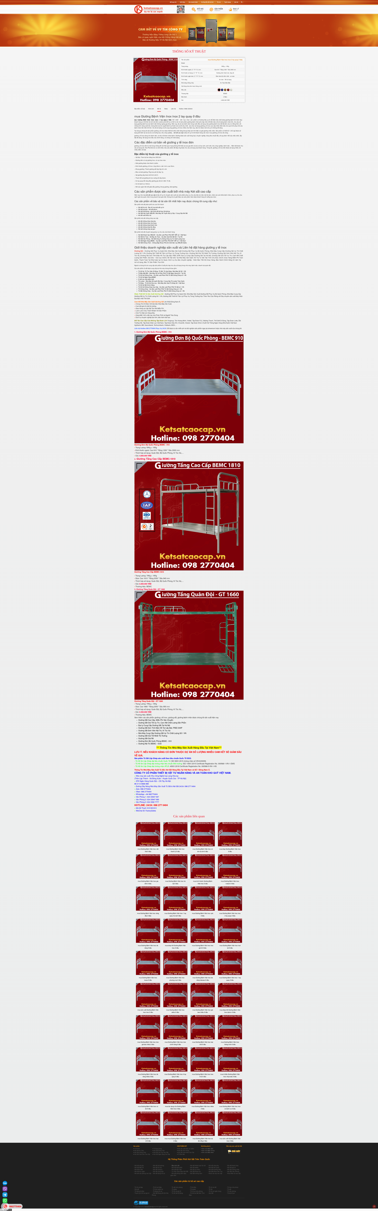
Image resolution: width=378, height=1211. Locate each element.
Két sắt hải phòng (158, 1165)
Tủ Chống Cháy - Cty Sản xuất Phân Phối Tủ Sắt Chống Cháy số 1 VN (160, 289)
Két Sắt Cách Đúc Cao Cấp (142, 1154)
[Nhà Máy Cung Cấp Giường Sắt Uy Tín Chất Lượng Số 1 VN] (189, 645)
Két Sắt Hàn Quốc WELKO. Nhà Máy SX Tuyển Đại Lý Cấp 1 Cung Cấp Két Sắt (163, 213)
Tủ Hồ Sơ (137, 1149)
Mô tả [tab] (159, 109)
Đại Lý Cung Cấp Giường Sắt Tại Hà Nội (154, 725)
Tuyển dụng (227, 2)
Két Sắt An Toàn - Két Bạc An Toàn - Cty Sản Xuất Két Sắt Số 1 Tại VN (160, 237)
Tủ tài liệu (193, 1187)
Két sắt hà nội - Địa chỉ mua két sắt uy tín (151, 207)
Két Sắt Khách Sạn (159, 1150)
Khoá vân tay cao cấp (215, 1173)
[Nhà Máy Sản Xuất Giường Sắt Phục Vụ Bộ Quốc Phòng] (189, 516)
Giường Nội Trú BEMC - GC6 (149, 743)
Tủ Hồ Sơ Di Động (177, 1193)
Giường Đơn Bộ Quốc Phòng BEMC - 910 (153, 332)
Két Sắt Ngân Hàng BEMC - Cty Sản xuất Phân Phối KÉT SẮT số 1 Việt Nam (162, 241)
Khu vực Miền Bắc (207, 1149)
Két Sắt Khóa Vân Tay (215, 1171)
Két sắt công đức (158, 1171)
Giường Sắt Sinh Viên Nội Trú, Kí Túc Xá (154, 730)
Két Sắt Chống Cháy (140, 1152)
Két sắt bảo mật (177, 1169)
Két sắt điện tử (139, 1167)
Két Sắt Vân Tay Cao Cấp (161, 1152)
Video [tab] (166, 109)
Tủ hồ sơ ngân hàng (215, 1191)
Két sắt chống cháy (233, 1169)
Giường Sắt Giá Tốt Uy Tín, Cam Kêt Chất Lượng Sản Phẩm (162, 722)
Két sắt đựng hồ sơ (159, 1173)
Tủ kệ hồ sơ (231, 1193)
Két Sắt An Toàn (139, 1150)
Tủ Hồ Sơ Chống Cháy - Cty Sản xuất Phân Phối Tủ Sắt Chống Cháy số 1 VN (162, 275)
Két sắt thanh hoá (232, 1165)
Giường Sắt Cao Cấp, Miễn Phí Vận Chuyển (155, 720)
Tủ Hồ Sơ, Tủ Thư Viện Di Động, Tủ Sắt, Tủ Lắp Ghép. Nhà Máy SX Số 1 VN (162, 271)
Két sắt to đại (139, 1169)
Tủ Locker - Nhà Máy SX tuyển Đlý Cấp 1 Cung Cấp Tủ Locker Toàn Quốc (161, 281)
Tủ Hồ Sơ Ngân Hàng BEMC (147, 277)
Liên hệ (236, 2)
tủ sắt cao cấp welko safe (146, 279)
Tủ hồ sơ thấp (157, 1187)
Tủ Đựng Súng (158, 1149)
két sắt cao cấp (178, 133)
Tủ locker (193, 1189)
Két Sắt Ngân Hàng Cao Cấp (162, 1154)
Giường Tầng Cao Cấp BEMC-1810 (156, 458)
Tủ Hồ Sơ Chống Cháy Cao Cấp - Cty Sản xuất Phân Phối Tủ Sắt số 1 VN (161, 287)
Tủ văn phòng (231, 1191)
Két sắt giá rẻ (231, 1167)
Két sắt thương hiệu (215, 1169)
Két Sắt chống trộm (196, 1173)
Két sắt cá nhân (195, 1169)
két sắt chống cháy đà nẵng (147, 227)
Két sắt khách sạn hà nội (198, 1165)
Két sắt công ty (157, 1169)
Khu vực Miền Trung (208, 1150)
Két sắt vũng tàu (214, 1165)
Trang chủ (173, 2)
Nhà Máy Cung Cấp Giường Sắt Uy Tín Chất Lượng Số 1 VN (162, 733)
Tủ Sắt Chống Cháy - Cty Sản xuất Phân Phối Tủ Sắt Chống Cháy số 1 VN (161, 291)
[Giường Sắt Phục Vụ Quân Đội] (189, 389)
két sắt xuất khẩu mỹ (144, 215)
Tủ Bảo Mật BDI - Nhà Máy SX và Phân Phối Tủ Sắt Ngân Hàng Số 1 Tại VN (162, 273)
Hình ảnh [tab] (151, 109)
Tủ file (210, 1189)
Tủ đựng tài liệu (139, 1191)
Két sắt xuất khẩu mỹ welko (186, 1149)
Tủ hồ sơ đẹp (139, 1187)
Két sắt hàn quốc (214, 1167)
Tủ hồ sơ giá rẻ (176, 1191)
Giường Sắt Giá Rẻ (146, 738)
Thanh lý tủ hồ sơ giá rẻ (142, 1193)
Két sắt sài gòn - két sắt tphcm (147, 209)
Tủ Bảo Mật (181, 1154)
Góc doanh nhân (193, 2)
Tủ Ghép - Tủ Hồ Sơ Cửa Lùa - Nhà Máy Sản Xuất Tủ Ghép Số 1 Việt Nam (161, 283)
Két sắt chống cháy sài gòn (146, 229)
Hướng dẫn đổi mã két (207, 2)
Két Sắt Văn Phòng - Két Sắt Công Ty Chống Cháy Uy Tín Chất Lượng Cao (161, 239)
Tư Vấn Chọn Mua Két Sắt (180, 1171)
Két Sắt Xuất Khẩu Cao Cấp (186, 1152)
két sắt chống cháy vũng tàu (147, 221)
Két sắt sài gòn (139, 1165)
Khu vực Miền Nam (208, 1152)
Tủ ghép (174, 1189)
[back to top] (374, 1206)
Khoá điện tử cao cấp (234, 1173)
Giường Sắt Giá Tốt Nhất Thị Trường (152, 735)
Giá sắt (137, 1189)
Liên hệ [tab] (173, 109)
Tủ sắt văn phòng (177, 1187)
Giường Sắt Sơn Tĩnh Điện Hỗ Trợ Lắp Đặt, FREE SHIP (160, 728)
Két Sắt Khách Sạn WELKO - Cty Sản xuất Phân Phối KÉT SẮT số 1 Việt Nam (162, 235)
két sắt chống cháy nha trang (147, 223)
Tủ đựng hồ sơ (157, 1191)
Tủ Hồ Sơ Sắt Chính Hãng (146, 285)
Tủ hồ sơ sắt (212, 1187)
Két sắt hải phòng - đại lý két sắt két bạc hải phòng (154, 211)
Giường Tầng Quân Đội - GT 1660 (150, 589)
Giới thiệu (182, 2)
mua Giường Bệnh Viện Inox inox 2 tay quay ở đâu (152, 120)
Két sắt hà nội (157, 1167)
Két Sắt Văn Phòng (183, 1150)
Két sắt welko (194, 1167)
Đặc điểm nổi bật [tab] (139, 109)
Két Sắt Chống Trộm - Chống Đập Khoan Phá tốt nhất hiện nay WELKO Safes (162, 243)
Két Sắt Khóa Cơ (195, 1171)
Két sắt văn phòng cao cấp (143, 1173)
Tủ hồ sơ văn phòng (196, 1191)
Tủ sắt (229, 1189)
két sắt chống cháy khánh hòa (147, 225)
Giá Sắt (211, 1193)
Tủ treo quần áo (158, 1189)
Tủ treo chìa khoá (232, 1187)
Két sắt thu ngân (140, 1171)
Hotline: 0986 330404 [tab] (185, 109)
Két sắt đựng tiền (177, 1167)
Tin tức (219, 2)
